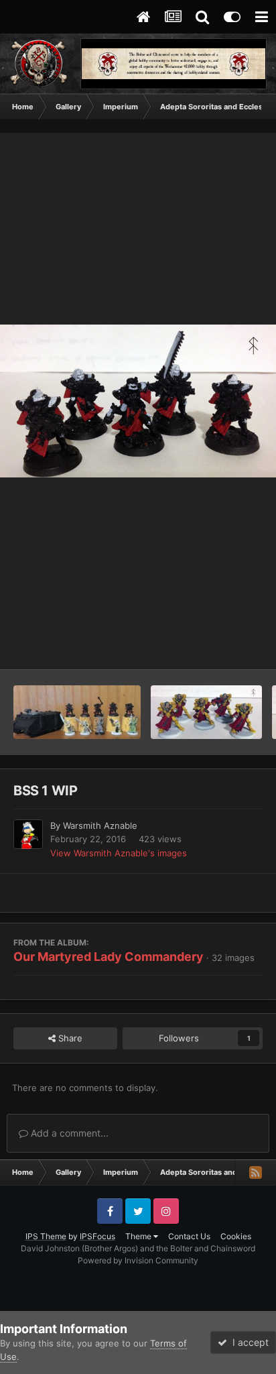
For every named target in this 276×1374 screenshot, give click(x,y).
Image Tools (221, 645)
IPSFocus (97, 1236)
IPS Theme (45, 1236)
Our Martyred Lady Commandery (108, 957)
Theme (139, 1236)
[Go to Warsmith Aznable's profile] (28, 834)
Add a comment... (68, 1133)
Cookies (235, 1236)
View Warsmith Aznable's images (118, 853)
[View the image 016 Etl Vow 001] (77, 712)
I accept (248, 1342)
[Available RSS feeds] (255, 1172)
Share (69, 1038)
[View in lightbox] (138, 401)
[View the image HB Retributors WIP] (206, 712)
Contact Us (189, 1236)
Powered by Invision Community (138, 1260)
